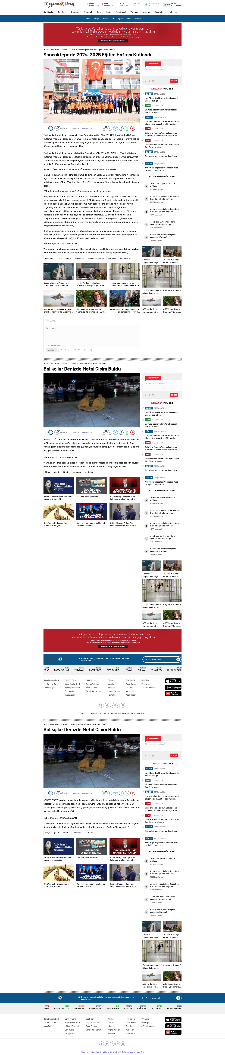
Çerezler (113, 713)
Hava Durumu (95, 669)
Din (113, 18)
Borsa (46, 669)
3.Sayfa (87, 18)
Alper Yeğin (49, 258)
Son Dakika (48, 12)
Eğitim (120, 18)
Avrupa (96, 18)
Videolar (134, 12)
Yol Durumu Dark (50, 684)
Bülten (105, 18)
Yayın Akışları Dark (72, 684)
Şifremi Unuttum (148, 687)
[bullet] (78, 350)
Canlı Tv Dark (70, 680)
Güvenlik (66, 472)
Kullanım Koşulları (128, 713)
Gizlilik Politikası (103, 713)
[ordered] (75, 350)
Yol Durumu (156, 669)
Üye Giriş (145, 680)
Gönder (51, 350)
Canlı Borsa (91, 680)
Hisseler (128, 669)
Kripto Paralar (174, 669)
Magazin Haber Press (51, 50)
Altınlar (111, 680)
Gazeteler (159, 12)
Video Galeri (131, 684)
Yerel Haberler (125, 258)
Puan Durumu (113, 669)
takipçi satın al (71, 695)
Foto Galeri (121, 12)
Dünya (47, 472)
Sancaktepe (79, 258)
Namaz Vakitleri (61, 669)
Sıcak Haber (131, 695)
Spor (99, 12)
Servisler (62, 12)
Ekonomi (88, 12)
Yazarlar (146, 12)
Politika (138, 18)
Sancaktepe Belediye (96, 258)
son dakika (112, 258)
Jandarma (77, 472)
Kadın (108, 12)
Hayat (129, 18)
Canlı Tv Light (49, 687)
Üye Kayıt (145, 684)
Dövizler (111, 684)
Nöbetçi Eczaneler (72, 687)
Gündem (75, 12)
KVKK (119, 713)
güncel (68, 258)
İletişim (93, 713)
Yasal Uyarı (140, 713)
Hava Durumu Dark (51, 680)
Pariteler (141, 669)
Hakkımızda (85, 713)
